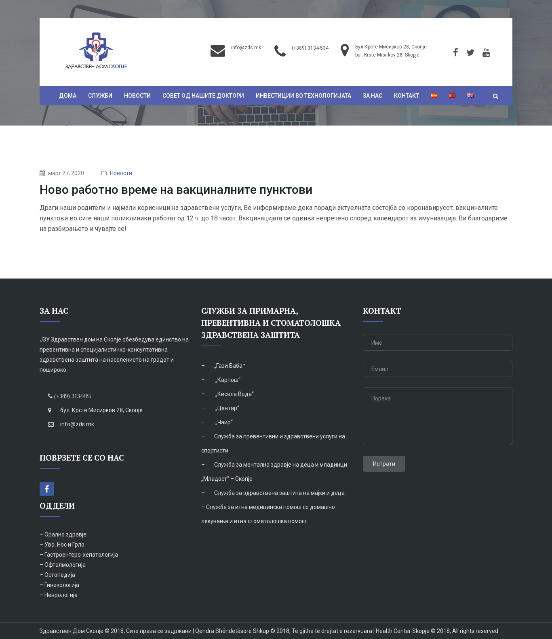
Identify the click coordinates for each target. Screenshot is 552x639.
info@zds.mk (246, 47)
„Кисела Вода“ (234, 394)
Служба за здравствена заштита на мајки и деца (279, 493)
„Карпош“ (227, 380)
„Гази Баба (228, 365)
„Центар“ (226, 408)
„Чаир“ (223, 422)
